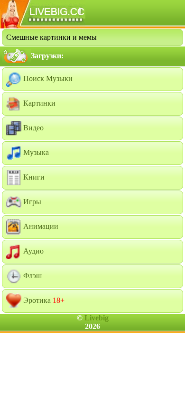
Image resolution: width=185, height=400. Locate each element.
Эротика (43, 300)
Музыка (35, 152)
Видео (32, 128)
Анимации (39, 226)
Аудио (32, 251)
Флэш (31, 276)
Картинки (38, 103)
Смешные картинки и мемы (51, 37)
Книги (33, 177)
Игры (31, 202)
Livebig (96, 318)
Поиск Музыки (47, 78)
